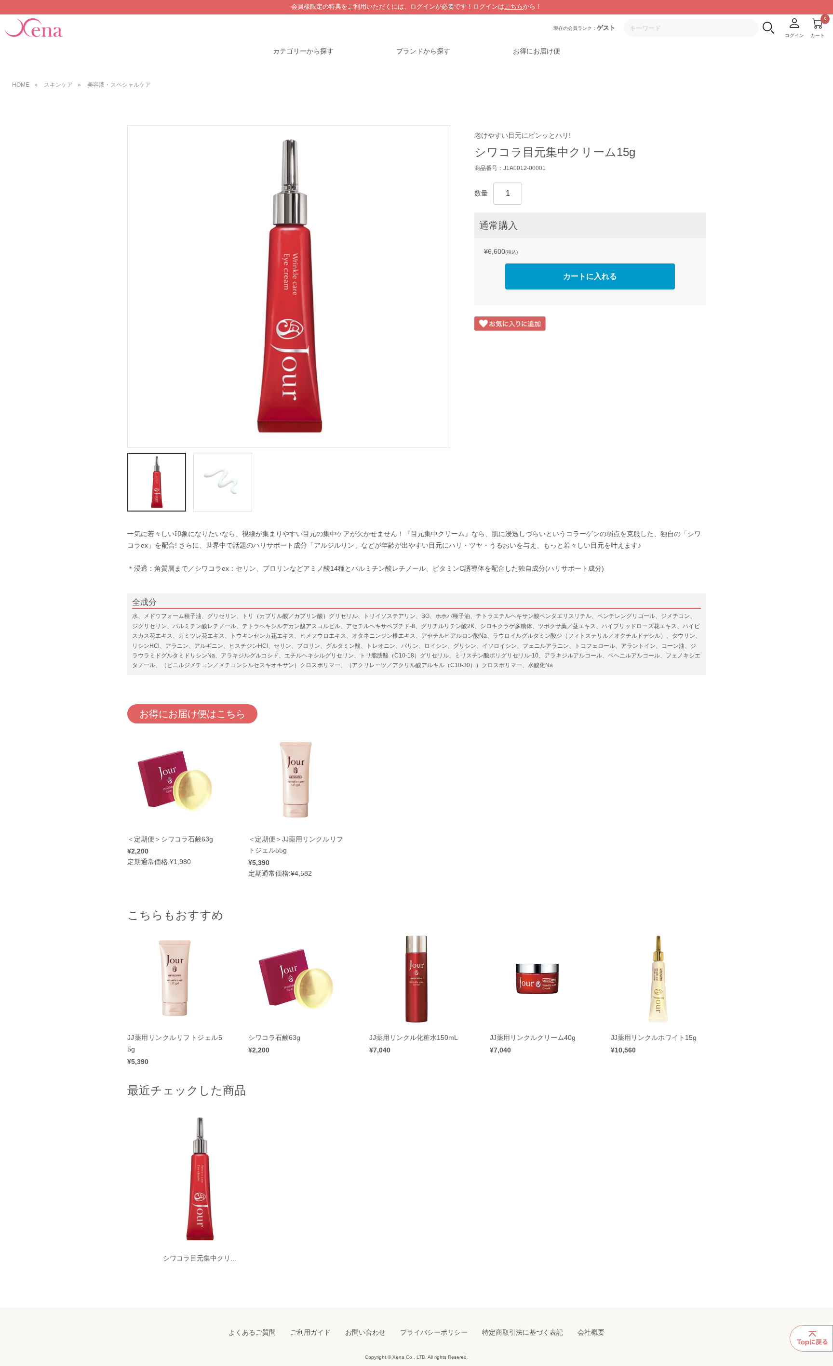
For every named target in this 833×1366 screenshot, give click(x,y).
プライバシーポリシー (434, 1332)
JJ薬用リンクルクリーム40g (533, 1037)
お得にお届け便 (536, 51)
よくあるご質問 (252, 1332)
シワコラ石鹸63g (274, 1037)
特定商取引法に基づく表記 (522, 1332)
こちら (513, 6)
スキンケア (58, 84)
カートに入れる (590, 276)
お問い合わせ (365, 1332)
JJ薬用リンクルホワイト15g (654, 1037)
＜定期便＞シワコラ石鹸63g (170, 839)
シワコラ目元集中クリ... (199, 1258)
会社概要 (591, 1332)
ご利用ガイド (310, 1332)
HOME (20, 84)
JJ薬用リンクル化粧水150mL (413, 1037)
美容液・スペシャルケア (119, 84)
